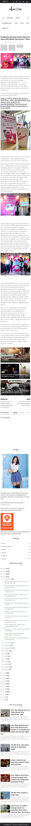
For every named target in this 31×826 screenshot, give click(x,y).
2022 (4, 673)
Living (22, 23)
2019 (4, 681)
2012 (4, 700)
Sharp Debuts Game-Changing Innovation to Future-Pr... (14, 634)
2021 (4, 675)
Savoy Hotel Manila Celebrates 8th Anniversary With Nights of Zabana (14, 375)
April (6, 661)
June (5, 656)
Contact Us (5, 28)
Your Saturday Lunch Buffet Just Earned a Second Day (13, 359)
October (7, 645)
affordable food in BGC (7, 355)
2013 (4, 697)
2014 (4, 694)
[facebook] (13, 1)
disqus (28, 412)
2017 (4, 686)
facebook (21, 412)
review (4, 553)
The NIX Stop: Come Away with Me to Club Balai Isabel (20, 747)
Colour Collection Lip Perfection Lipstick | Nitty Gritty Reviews (20, 762)
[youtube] (20, 1)
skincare (4, 556)
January (6, 669)
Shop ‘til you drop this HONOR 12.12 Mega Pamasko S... (15, 595)
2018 (4, 684)
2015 (4, 692)
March (6, 664)
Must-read (10, 18)
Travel (18, 18)
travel (4, 559)
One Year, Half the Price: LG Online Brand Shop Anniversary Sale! (20, 712)
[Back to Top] (28, 825)
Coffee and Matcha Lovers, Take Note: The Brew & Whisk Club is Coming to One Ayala (15, 391)
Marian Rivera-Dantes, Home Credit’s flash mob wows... (16, 621)
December (7, 579)
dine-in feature (22, 82)
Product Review (7, 546)
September (8, 648)
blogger (15, 412)
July (5, 653)
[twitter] (23, 1)
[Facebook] (4, 46)
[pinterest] (27, 1)
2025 (4, 571)
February (7, 667)
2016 (4, 689)
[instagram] (16, 1)
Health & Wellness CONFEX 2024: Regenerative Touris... (14, 625)
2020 (4, 678)
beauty (4, 549)
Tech (27, 23)
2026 (4, 568)
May (5, 659)
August (6, 651)
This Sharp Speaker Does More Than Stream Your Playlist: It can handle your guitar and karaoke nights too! (15, 729)
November (7, 643)
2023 (4, 576)
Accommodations (7, 23)
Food (15, 23)
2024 (4, 574)
